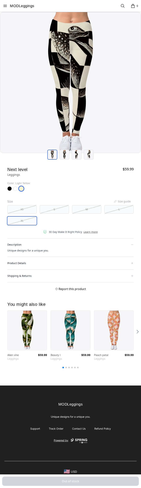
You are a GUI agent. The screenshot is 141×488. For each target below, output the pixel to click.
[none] (122, 201)
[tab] (52, 154)
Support (35, 428)
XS (22, 209)
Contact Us (79, 428)
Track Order (56, 428)
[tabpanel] (70, 82)
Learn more (91, 232)
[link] (27, 330)
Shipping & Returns (19, 276)
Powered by (61, 440)
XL (22, 220)
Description (14, 244)
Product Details (16, 263)
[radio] (22, 209)
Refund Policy (102, 428)
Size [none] (10, 201)
